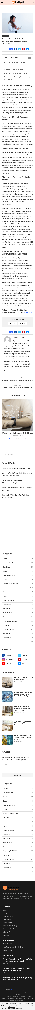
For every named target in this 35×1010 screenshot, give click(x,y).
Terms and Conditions (9, 929)
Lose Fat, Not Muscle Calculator (13, 947)
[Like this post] (11, 49)
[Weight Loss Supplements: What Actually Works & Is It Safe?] (7, 725)
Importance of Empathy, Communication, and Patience (17, 78)
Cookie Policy (7, 919)
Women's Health (18, 638)
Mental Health (18, 613)
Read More (19, 1008)
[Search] (33, 2)
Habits (18, 596)
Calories (18, 559)
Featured (18, 588)
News (18, 617)
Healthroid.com (15, 990)
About (5, 910)
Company (6, 906)
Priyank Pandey (7, 43)
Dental (18, 571)
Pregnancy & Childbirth (18, 621)
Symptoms (18, 633)
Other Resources (10, 940)
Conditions (18, 567)
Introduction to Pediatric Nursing (15, 62)
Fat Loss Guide (7, 950)
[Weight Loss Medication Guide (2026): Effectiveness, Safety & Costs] (7, 711)
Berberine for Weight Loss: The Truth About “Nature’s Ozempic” (22, 737)
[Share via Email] (27, 49)
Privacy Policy (7, 913)
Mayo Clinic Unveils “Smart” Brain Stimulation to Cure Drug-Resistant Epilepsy (23, 694)
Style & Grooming (18, 629)
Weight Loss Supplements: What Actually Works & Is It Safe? (22, 723)
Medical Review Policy (10, 926)
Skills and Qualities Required (14, 69)
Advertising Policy (8, 916)
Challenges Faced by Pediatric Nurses (16, 73)
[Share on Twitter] (19, 49)
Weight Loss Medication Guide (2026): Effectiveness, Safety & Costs (23, 708)
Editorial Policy (7, 922)
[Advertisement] (17, 526)
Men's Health (18, 608)
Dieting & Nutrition (18, 575)
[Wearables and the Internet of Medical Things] (17, 415)
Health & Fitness (18, 600)
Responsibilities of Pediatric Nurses (16, 66)
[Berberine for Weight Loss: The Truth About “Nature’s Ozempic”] (7, 740)
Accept (11, 1008)
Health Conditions (8, 944)
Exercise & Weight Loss (18, 583)
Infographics (18, 604)
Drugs (18, 579)
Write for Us (6, 932)
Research (18, 625)
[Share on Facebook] (15, 49)
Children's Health (18, 563)
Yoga (18, 642)
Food (18, 592)
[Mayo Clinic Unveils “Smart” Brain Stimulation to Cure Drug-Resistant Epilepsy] (7, 696)
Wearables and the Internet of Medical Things (17, 433)
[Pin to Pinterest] (23, 49)
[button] (3, 418)
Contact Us (6, 935)
